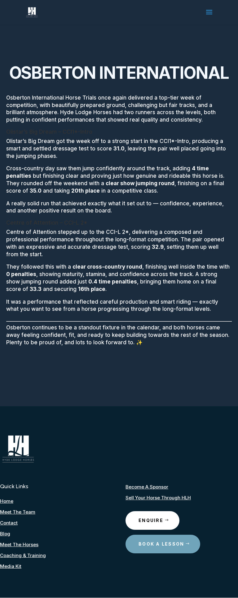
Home (6, 501)
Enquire (151, 520)
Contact (9, 523)
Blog (5, 534)
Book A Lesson (161, 544)
